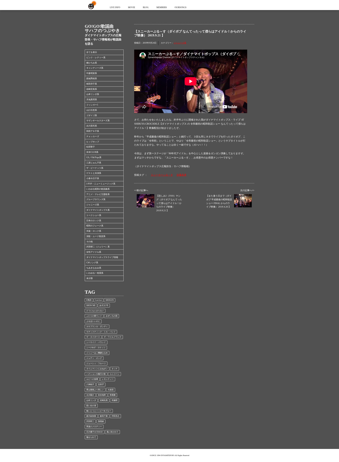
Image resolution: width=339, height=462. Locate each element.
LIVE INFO (115, 7)
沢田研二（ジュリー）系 (98, 246)
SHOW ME (91, 305)
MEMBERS (161, 7)
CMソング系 (92, 262)
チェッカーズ (92, 136)
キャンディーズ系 (94, 68)
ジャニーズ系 (92, 204)
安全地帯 (102, 395)
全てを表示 (91, 52)
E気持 (88, 300)
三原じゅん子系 (93, 162)
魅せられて (91, 437)
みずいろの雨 (111, 316)
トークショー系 (93, 215)
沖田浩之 (115, 416)
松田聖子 (90, 147)
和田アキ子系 (92, 131)
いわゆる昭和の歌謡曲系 (98, 189)
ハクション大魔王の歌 (96, 374)
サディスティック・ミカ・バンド (100, 332)
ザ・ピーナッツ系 (94, 168)
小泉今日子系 (92, 178)
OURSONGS (180, 7)
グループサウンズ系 (95, 199)
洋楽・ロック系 (93, 231)
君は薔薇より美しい (95, 390)
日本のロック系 (93, 220)
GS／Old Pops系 (93, 157)
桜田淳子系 (91, 84)
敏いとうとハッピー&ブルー (98, 411)
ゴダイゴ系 (91, 115)
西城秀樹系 (91, 78)
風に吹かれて (112, 432)
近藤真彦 (181, 175)
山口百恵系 (91, 110)
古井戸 (101, 384)
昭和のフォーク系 (94, 225)
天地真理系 (91, 99)
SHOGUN (110, 300)
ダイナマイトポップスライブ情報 (102, 257)
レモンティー (108, 379)
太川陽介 (90, 395)
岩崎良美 (104, 400)
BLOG (146, 7)
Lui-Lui (98, 300)
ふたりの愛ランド (94, 316)
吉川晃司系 (91, 126)
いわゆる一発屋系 (94, 273)
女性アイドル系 (93, 252)
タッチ (114, 369)
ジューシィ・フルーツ (96, 363)
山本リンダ (91, 400)
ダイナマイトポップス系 (98, 210)
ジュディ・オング (94, 358)
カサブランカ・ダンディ (97, 327)
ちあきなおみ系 (93, 268)
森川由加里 (91, 416)
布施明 (114, 400)
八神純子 (90, 384)
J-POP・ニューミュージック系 (100, 183)
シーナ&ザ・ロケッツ (95, 348)
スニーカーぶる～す (162, 175)
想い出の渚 (91, 406)
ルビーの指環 (92, 379)
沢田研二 (90, 421)
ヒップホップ (92, 141)
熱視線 (101, 421)
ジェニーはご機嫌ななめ (97, 353)
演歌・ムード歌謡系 (95, 236)
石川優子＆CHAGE (94, 432)
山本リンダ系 (92, 94)
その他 (89, 241)
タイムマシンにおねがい (97, 369)
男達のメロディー (94, 427)
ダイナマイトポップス (92, 5)
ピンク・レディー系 (95, 57)
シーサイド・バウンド (96, 342)
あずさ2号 (103, 305)
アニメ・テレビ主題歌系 (98, 194)
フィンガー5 (92, 105)
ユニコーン (114, 374)
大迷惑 (111, 390)
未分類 (89, 278)
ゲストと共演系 (93, 173)
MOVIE (131, 7)
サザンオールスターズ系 (98, 120)
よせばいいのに (93, 321)
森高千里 (104, 416)
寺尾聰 (112, 395)
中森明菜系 (91, 73)
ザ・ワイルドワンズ (112, 337)
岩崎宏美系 (91, 89)
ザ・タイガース (93, 337)
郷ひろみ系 (91, 63)
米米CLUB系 (92, 152)
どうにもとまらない (95, 311)
